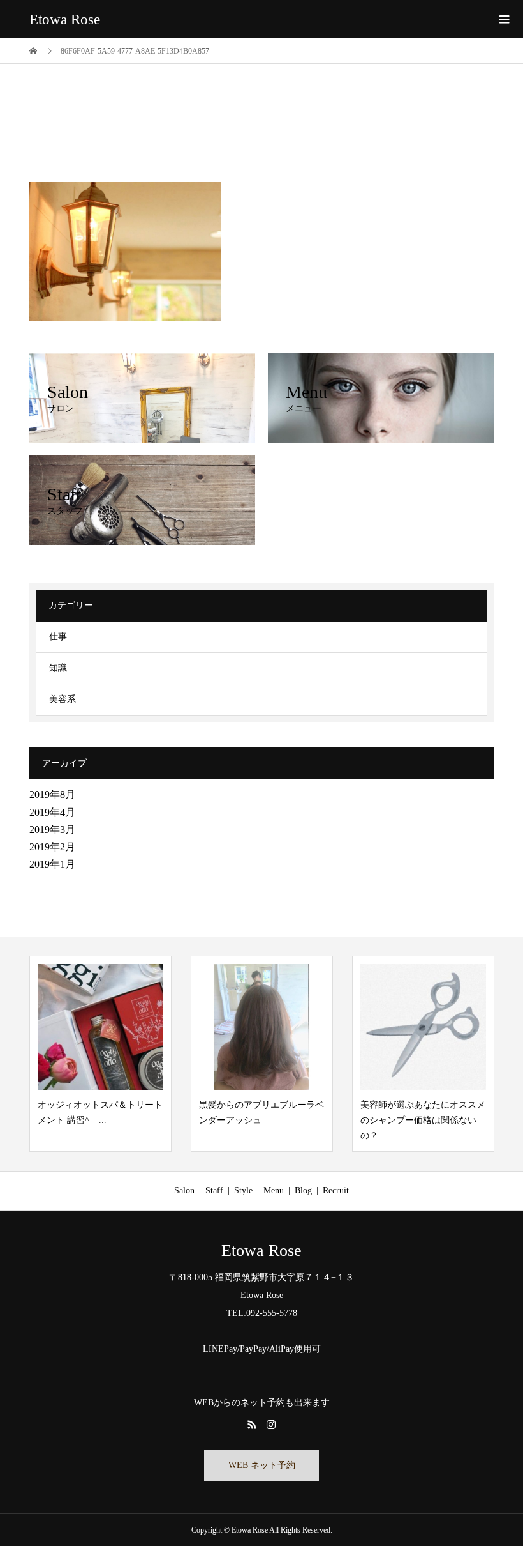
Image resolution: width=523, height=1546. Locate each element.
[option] (100, 1053)
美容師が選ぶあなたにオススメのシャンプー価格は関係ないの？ (422, 1120)
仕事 (58, 636)
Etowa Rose (64, 19)
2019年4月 (52, 812)
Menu (273, 1190)
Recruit (336, 1190)
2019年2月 (52, 846)
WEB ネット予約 (261, 1465)
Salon (184, 1190)
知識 (58, 668)
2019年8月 (52, 794)
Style (243, 1190)
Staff (214, 1190)
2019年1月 (52, 864)
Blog (303, 1190)
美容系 (62, 699)
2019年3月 (52, 829)
